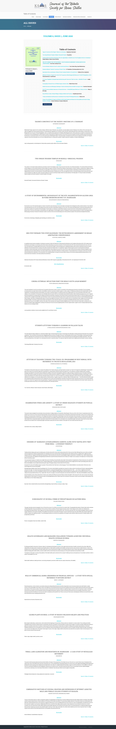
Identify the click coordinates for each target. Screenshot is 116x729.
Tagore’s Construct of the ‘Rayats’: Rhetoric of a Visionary (54, 52)
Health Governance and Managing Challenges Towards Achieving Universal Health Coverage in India (63, 86)
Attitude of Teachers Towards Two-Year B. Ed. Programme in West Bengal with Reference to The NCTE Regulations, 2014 (67, 75)
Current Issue (45, 16)
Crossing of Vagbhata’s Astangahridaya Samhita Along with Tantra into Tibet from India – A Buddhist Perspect (65, 79)
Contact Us (89, 16)
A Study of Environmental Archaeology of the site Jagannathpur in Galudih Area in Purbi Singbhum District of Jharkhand (66, 57)
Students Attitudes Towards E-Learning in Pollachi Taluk (54, 69)
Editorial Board (58, 16)
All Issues (51, 16)
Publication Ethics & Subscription (79, 16)
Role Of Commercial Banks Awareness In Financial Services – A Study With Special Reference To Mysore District (65, 89)
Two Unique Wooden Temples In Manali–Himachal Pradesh (55, 54)
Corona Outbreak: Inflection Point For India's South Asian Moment (56, 66)
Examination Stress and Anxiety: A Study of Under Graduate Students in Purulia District (60, 72)
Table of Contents (30, 14)
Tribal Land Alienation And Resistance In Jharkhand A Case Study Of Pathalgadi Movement (61, 96)
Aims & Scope (38, 16)
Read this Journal (30, 73)
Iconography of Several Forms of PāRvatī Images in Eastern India (56, 83)
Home (33, 16)
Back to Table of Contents (87, 145)
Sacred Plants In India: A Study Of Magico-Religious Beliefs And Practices (57, 93)
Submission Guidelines (67, 16)
